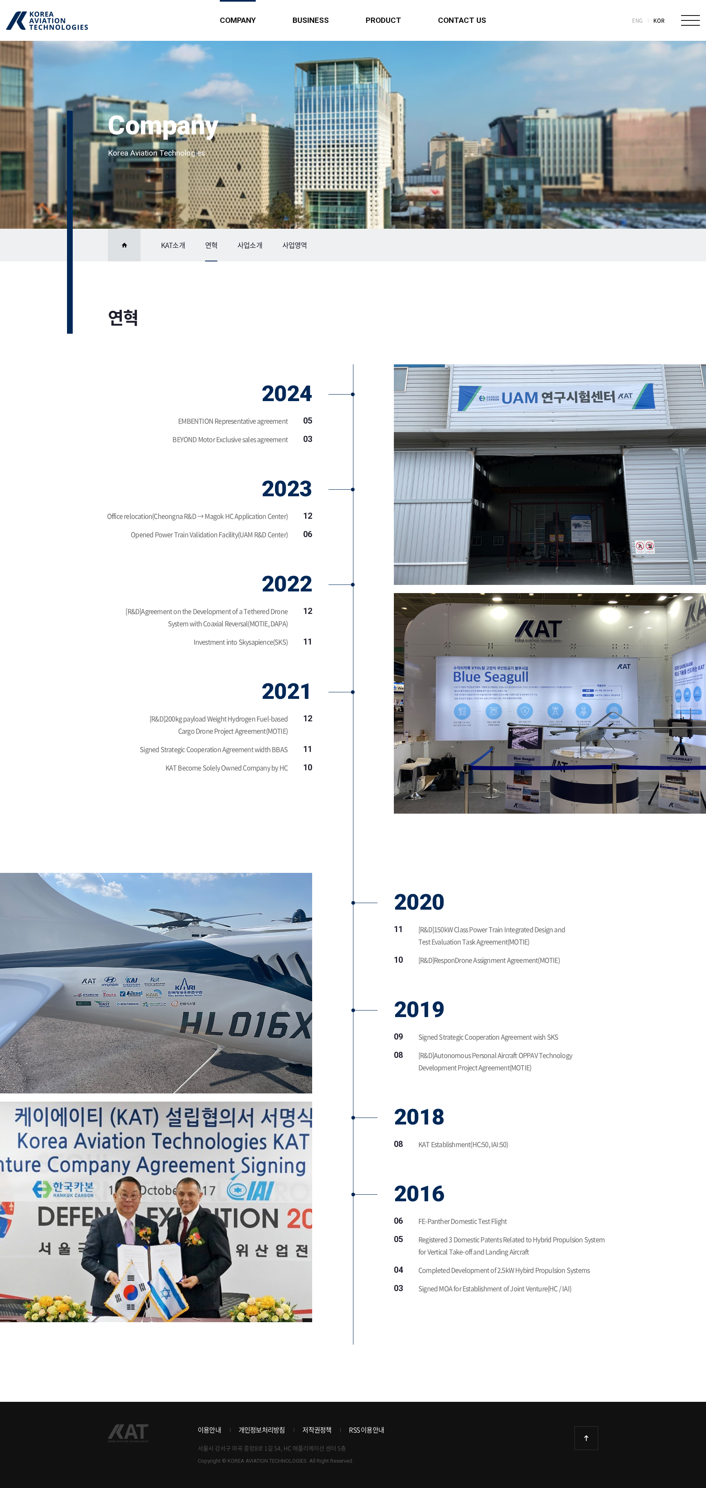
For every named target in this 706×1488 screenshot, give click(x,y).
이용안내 (209, 1429)
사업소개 (249, 245)
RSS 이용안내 (366, 1429)
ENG (637, 20)
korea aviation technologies (47, 20)
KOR (659, 20)
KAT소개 (173, 245)
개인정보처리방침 (262, 1429)
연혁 (211, 245)
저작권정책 (316, 1429)
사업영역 (294, 245)
